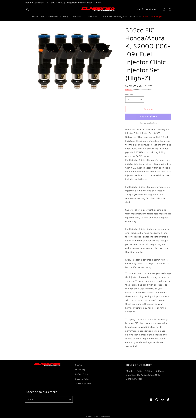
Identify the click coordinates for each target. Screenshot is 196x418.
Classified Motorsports (101, 417)
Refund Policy (81, 374)
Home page (80, 369)
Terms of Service (83, 383)
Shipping (129, 90)
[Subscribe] (70, 399)
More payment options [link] (148, 123)
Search (78, 365)
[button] (28, 9)
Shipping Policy (82, 379)
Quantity (129, 94)
